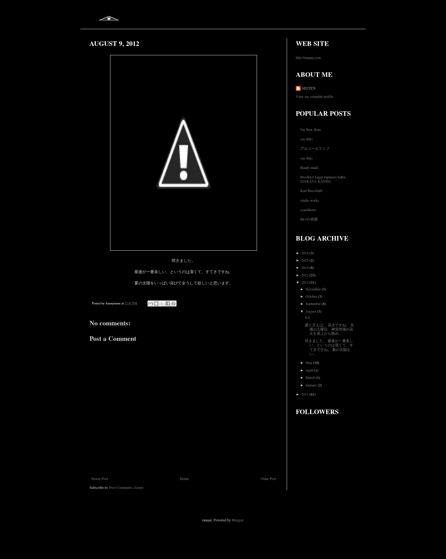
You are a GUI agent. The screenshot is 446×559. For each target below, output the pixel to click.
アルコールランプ (314, 148)
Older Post (268, 478)
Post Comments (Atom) (126, 487)
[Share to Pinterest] (174, 303)
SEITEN (309, 88)
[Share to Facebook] (168, 303)
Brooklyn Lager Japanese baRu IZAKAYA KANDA (322, 178)
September (314, 303)
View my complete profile (314, 96)
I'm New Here (310, 129)
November (314, 288)
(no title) (306, 138)
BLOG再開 (309, 219)
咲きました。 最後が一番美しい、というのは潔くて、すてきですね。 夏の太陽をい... (329, 347)
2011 (305, 394)
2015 (305, 260)
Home (184, 478)
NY (307, 317)
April (310, 370)
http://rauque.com (308, 57)
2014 (305, 267)
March (311, 377)
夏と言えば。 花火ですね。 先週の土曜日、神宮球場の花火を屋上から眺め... (329, 329)
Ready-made (309, 167)
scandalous (308, 209)
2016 (305, 252)
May (309, 362)
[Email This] (150, 303)
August (311, 311)
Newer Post (99, 478)
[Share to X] (162, 303)
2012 (305, 282)
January (312, 384)
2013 (305, 275)
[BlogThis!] (156, 303)
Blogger (237, 519)
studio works (309, 200)
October (312, 296)
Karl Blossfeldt (311, 190)
